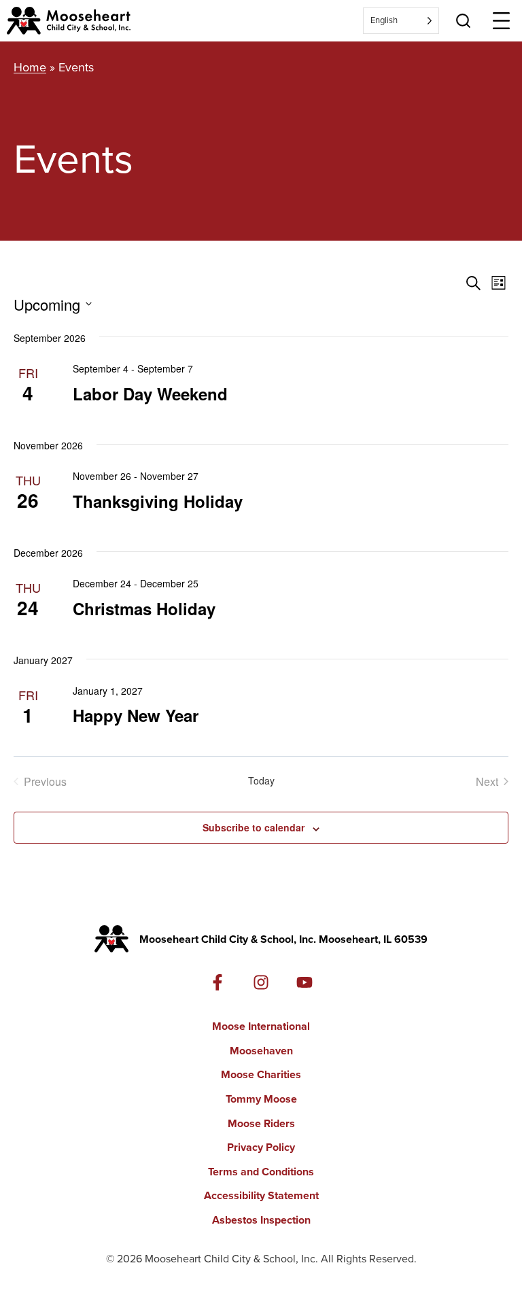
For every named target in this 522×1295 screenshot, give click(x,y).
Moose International (261, 1026)
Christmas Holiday (144, 608)
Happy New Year (135, 715)
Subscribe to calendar (253, 827)
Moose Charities (261, 1074)
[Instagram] (261, 982)
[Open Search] (463, 20)
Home (30, 67)
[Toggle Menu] (501, 21)
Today (261, 780)
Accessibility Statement (261, 1195)
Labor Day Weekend (150, 393)
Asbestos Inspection (261, 1220)
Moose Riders (261, 1123)
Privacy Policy (261, 1147)
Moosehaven (261, 1050)
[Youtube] (304, 982)
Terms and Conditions (261, 1171)
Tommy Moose (261, 1099)
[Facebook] (217, 982)
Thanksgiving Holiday (158, 501)
